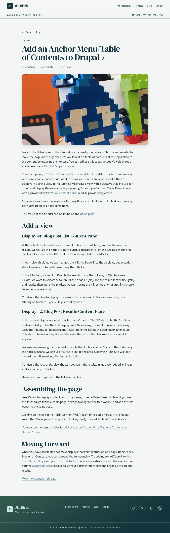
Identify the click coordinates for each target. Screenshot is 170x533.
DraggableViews (42, 466)
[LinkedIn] (151, 508)
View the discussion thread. (39, 478)
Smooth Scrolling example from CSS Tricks (49, 461)
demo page (87, 214)
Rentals (139, 5)
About (159, 5)
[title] (48, 289)
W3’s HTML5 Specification (57, 166)
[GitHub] (142, 508)
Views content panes (64, 193)
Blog (149, 5)
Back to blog (33, 32)
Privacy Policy (97, 527)
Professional (124, 5)
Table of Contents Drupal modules (69, 174)
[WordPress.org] (160, 508)
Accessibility (113, 527)
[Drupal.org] (133, 508)
